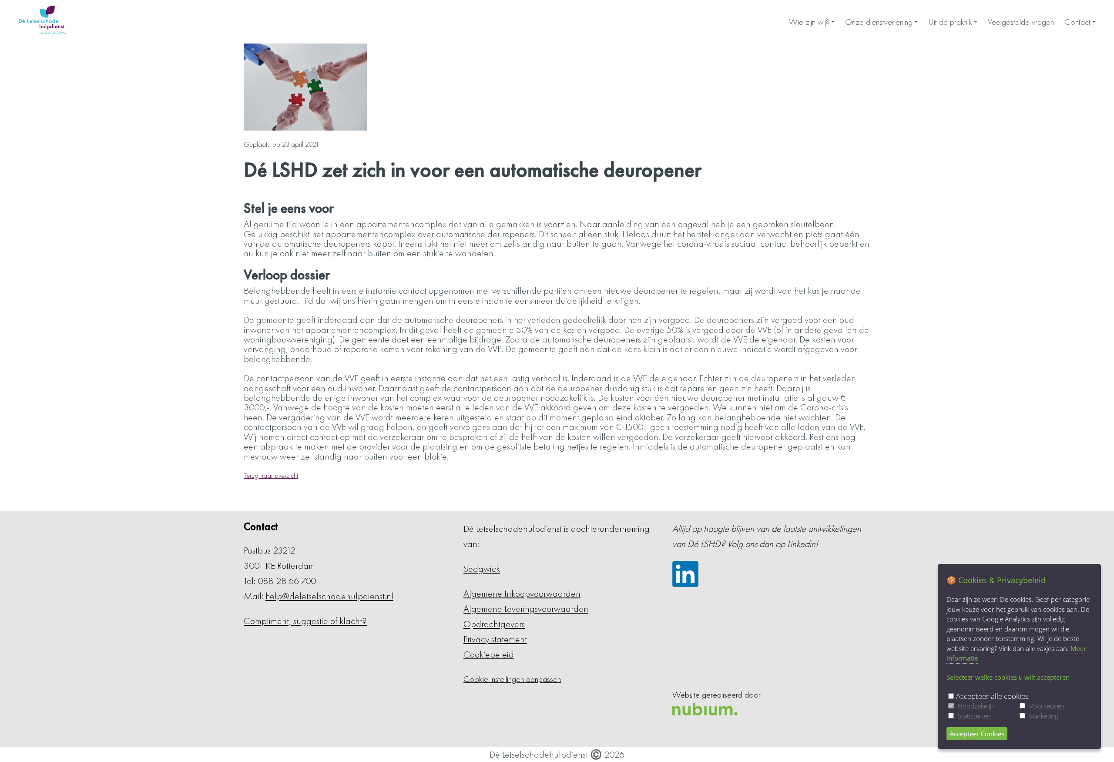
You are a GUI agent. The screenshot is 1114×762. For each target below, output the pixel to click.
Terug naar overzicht (271, 475)
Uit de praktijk (950, 21)
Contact (1077, 21)
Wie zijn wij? (809, 21)
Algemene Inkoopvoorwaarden (521, 593)
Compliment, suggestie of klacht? (305, 620)
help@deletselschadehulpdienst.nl (329, 596)
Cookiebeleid (488, 654)
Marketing (1043, 716)
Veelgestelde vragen (1021, 21)
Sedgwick (481, 568)
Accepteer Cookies (977, 733)
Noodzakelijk (976, 706)
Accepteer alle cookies (992, 696)
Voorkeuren (1046, 706)
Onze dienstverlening (879, 21)
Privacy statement (495, 639)
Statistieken (974, 716)
